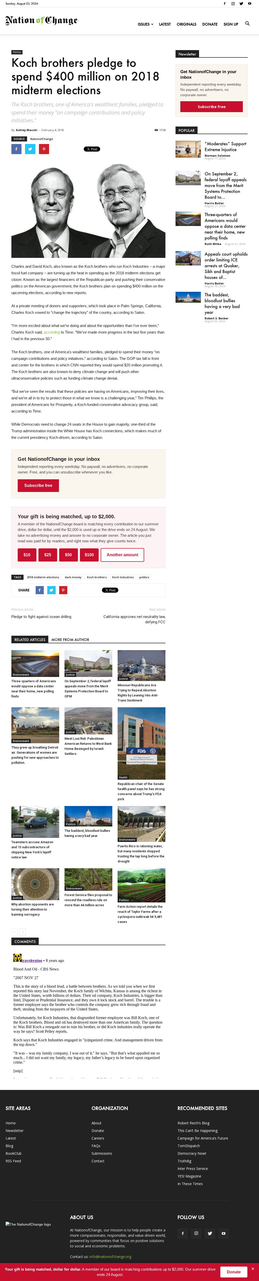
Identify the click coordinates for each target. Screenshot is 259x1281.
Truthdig (184, 1161)
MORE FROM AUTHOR (70, 639)
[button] (247, 24)
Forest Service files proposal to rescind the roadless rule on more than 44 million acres (88, 900)
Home (11, 1123)
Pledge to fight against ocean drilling (41, 616)
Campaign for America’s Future (203, 1138)
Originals (186, 24)
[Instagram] (233, 3)
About (96, 1123)
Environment (21, 674)
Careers (98, 1138)
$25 (47, 555)
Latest (165, 24)
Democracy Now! (192, 1153)
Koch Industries (123, 577)
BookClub (13, 1153)
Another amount (122, 555)
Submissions (102, 1153)
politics (144, 577)
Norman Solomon (217, 155)
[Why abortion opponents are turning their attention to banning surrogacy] (35, 884)
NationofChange (41, 139)
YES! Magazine (189, 1176)
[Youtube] (249, 3)
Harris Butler (214, 203)
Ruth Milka (213, 244)
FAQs (96, 1145)
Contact (98, 1161)
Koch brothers (97, 577)
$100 (89, 555)
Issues (143, 24)
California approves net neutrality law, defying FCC (134, 619)
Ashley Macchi (26, 130)
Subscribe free (38, 485)
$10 (27, 555)
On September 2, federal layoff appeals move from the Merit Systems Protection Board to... (226, 185)
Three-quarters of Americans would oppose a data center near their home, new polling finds (225, 226)
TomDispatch (189, 1145)
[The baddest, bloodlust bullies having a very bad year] (88, 816)
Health (123, 777)
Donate (210, 24)
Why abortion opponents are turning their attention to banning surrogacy (32, 909)
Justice (70, 674)
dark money (73, 577)
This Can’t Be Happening (198, 1130)
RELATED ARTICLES (29, 639)
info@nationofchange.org (110, 1256)
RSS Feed (13, 1161)
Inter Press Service (193, 1168)
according (52, 332)
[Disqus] (88, 1015)
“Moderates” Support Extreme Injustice (225, 146)
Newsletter (15, 1130)
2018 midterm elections (43, 577)
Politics (17, 52)
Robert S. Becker (216, 318)
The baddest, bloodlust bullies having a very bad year (222, 303)
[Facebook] (224, 3)
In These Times (190, 1183)
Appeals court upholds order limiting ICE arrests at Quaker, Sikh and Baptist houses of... (226, 265)
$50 (68, 555)
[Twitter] (241, 3)
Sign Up (231, 24)
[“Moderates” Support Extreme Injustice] (188, 149)
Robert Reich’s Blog (193, 1123)
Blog (9, 1145)
